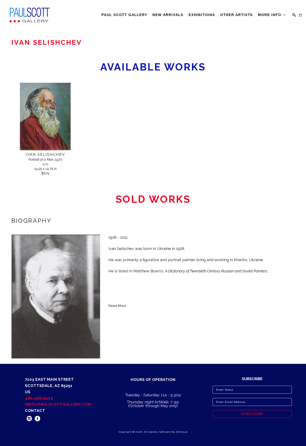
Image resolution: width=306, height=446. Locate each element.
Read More (117, 306)
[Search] (294, 15)
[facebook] (37, 418)
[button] (272, 15)
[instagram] (29, 418)
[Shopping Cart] (300, 15)
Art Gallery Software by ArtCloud (166, 431)
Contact (35, 410)
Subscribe (252, 414)
